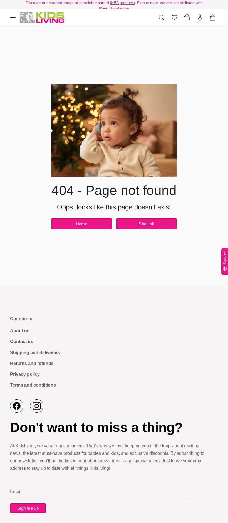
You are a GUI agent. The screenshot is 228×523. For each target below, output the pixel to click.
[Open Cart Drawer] (212, 17)
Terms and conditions (33, 385)
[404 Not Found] (42, 17)
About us (19, 330)
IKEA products (122, 3)
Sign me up (28, 508)
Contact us (21, 341)
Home (81, 223)
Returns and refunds (32, 363)
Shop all (146, 223)
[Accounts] (200, 17)
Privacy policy (25, 374)
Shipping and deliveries (35, 352)
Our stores (21, 318)
